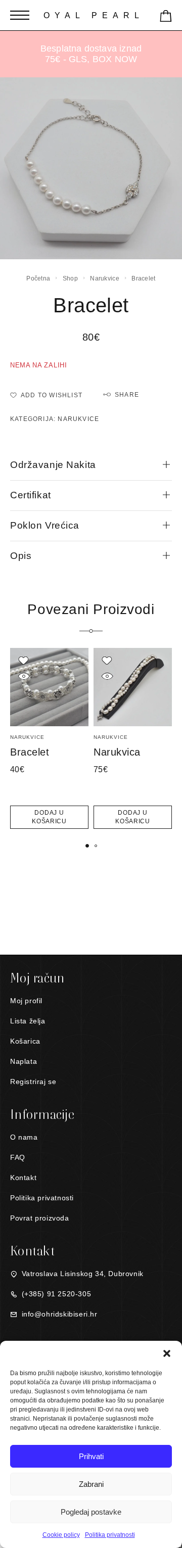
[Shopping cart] (166, 18)
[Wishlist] (23, 660)
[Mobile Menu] (19, 15)
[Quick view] (23, 676)
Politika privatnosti (110, 1534)
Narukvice (104, 278)
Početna (38, 278)
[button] (167, 1353)
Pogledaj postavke (91, 1512)
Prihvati (91, 1456)
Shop (70, 278)
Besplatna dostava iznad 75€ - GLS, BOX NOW (91, 53)
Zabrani (91, 1484)
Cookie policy (61, 1534)
